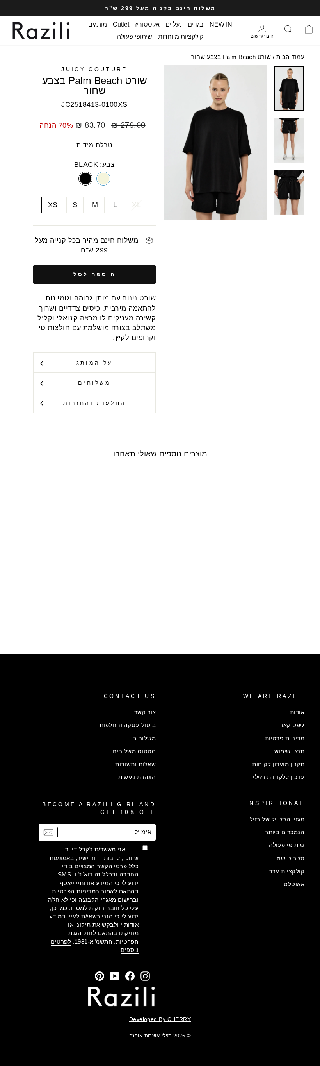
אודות (297, 712)
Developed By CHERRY (160, 1019)
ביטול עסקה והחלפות (128, 725)
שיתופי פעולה (134, 36)
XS (53, 205)
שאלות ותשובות (135, 764)
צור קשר (145, 712)
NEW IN (221, 24)
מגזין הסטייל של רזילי (276, 819)
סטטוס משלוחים (134, 751)
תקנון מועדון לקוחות (278, 764)
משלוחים (94, 382)
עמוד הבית (290, 57)
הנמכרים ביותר (284, 832)
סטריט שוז (290, 858)
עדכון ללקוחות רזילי (278, 777)
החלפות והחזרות (94, 403)
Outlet (121, 24)
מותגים (97, 24)
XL (136, 205)
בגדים (196, 24)
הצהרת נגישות (137, 777)
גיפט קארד (290, 725)
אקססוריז (147, 24)
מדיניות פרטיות (284, 738)
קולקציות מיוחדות (180, 36)
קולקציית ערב (286, 871)
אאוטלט (294, 884)
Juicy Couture (94, 69)
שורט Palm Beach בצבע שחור (231, 57)
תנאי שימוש (289, 751)
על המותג (94, 363)
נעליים (173, 24)
